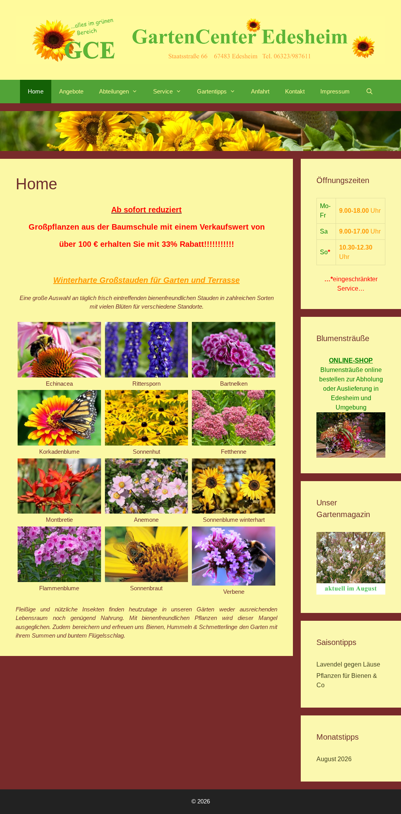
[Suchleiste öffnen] (369, 91)
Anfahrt (260, 91)
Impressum (335, 91)
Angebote (71, 91)
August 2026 (334, 759)
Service (163, 91)
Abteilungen (114, 91)
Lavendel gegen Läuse (348, 664)
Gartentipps (212, 91)
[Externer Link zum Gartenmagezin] (350, 592)
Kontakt (295, 91)
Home (35, 91)
